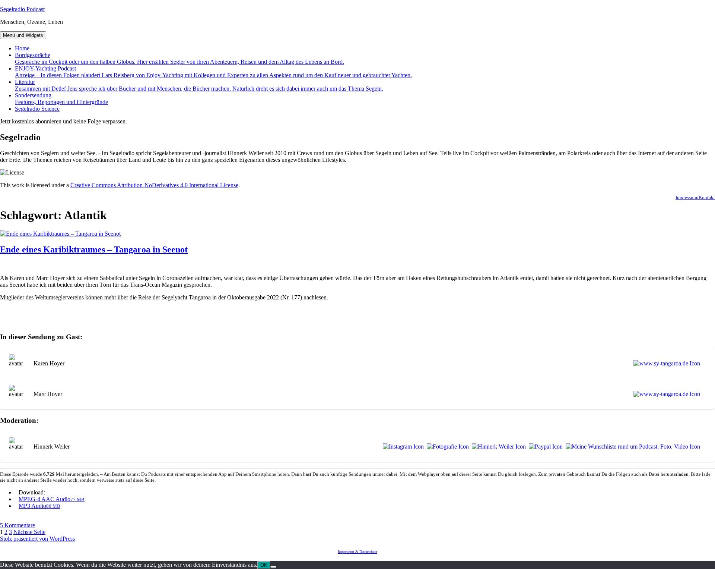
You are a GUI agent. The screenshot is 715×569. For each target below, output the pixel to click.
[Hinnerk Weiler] (497, 446)
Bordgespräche (179, 58)
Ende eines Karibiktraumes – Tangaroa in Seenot (94, 249)
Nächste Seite (29, 532)
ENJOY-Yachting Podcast (213, 71)
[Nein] (273, 567)
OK (263, 565)
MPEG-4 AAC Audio (52, 499)
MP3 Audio (39, 506)
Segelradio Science (37, 109)
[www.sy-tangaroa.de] (665, 363)
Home (22, 48)
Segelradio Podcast (22, 9)
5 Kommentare (17, 525)
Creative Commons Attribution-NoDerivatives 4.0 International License (154, 185)
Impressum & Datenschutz (357, 552)
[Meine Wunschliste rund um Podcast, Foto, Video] (631, 446)
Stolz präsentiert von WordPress (37, 538)
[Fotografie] (446, 446)
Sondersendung (61, 98)
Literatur (199, 85)
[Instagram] (402, 446)
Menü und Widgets (23, 35)
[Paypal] (544, 446)
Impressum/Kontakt (695, 197)
